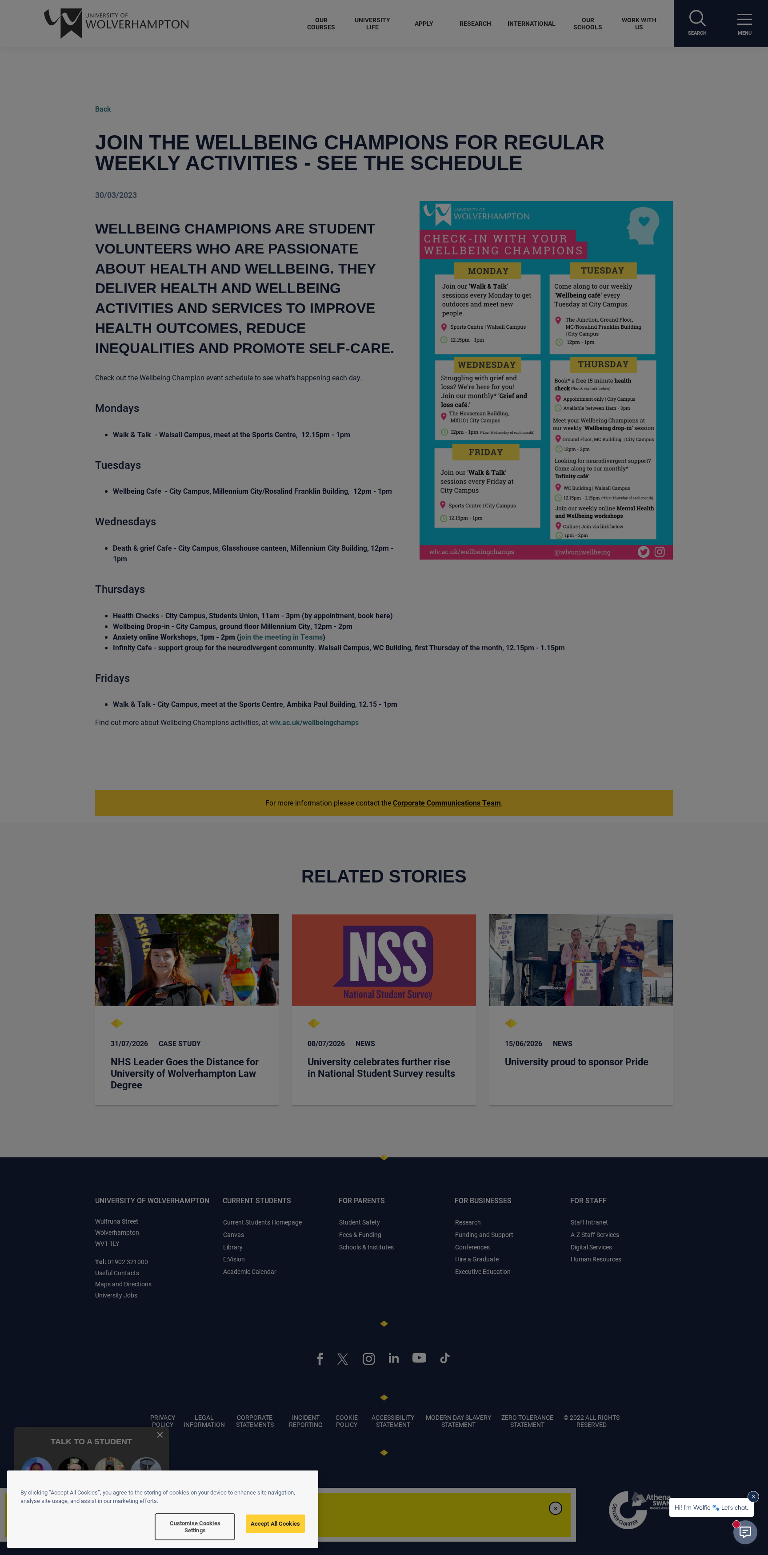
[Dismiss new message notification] (753, 1497)
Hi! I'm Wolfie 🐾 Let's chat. (711, 1507)
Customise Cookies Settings (195, 1526)
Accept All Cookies (275, 1523)
